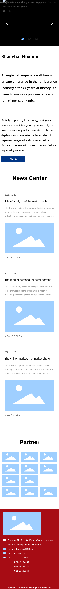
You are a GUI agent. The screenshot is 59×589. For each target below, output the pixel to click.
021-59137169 (21, 557)
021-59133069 (21, 571)
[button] (22, 39)
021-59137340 (21, 566)
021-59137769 (21, 562)
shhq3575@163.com (24, 549)
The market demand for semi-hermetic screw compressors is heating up (29, 281)
